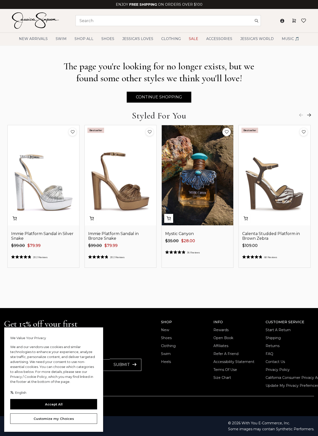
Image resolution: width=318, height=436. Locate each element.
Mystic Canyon (179, 233)
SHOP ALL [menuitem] (84, 39)
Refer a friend (225, 354)
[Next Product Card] (309, 115)
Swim (166, 354)
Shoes (166, 338)
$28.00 (188, 240)
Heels (166, 361)
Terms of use (225, 369)
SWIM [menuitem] (61, 39)
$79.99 (33, 245)
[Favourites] (303, 21)
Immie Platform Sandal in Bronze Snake (113, 236)
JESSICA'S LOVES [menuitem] (137, 39)
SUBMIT (122, 364)
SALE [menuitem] (193, 39)
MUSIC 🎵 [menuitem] (290, 39)
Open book (223, 338)
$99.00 (18, 245)
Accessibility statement (233, 361)
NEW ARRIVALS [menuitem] (33, 39)
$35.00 (172, 240)
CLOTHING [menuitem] (171, 39)
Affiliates (220, 346)
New (165, 330)
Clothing (168, 346)
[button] (73, 132)
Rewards (221, 330)
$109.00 (250, 245)
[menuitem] (257, 39)
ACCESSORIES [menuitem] (219, 39)
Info (218, 322)
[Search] (256, 21)
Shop (166, 322)
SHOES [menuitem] (107, 39)
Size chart (222, 377)
